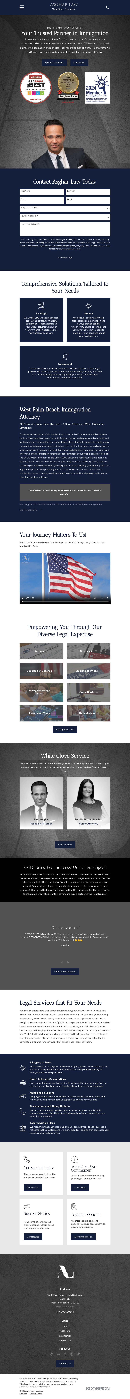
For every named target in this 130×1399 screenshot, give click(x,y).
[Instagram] (71, 1354)
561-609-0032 (65, 1312)
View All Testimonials (65, 971)
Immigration (65, 1336)
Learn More (80, 1187)
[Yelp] (51, 1354)
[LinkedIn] (58, 1354)
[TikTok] (78, 1354)
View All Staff (65, 844)
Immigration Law (65, 729)
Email (69, 199)
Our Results (33, 1236)
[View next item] (68, 835)
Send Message (64, 257)
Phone (23, 199)
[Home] (65, 1272)
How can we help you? (30, 224)
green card (104, 465)
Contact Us (79, 62)
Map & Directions (65, 1306)
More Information (83, 1236)
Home (65, 1326)
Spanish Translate (54, 62)
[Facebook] (65, 1354)
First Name (25, 191)
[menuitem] (23, 1394)
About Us (65, 1331)
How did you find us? (29, 216)
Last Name (72, 191)
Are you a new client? (30, 208)
